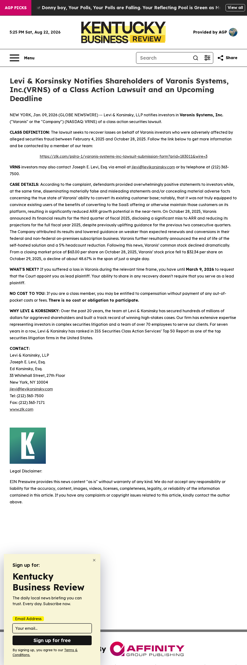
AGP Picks (16, 7)
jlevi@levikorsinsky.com (153, 167)
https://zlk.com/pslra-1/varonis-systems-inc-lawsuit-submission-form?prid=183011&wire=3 (123, 156)
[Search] (195, 57)
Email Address (28, 618)
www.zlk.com (21, 409)
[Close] (94, 560)
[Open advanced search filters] (207, 57)
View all (235, 7)
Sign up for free (52, 640)
